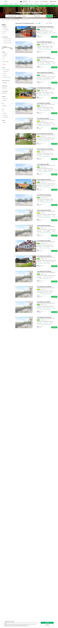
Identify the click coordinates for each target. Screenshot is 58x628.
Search (49, 16)
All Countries (52, 4)
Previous (17, 32)
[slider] (2, 47)
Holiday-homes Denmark (7, 19)
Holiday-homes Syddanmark (16, 19)
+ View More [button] (4, 64)
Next (30, 32)
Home (2, 19)
